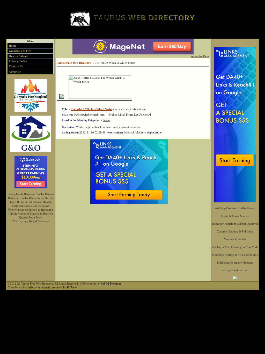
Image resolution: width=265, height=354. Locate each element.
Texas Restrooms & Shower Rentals (31, 201)
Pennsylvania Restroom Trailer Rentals (31, 194)
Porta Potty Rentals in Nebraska (30, 205)
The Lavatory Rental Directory (30, 221)
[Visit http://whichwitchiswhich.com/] (61, 97)
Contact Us (16, 66)
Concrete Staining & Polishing (235, 231)
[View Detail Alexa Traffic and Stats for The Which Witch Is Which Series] (66, 97)
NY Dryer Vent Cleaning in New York (235, 247)
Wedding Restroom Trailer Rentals (235, 208)
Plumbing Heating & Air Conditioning (235, 254)
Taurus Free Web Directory (74, 62)
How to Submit (18, 56)
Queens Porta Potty (30, 217)
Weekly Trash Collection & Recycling (30, 209)
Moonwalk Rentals (235, 239)
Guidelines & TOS (20, 50)
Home (12, 45)
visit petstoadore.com (235, 270)
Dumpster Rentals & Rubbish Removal (235, 223)
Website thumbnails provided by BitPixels (52, 287)
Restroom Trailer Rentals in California (30, 198)
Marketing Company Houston (235, 262)
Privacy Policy (18, 61)
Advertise (15, 71)
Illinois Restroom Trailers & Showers (31, 213)
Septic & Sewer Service (235, 215)
